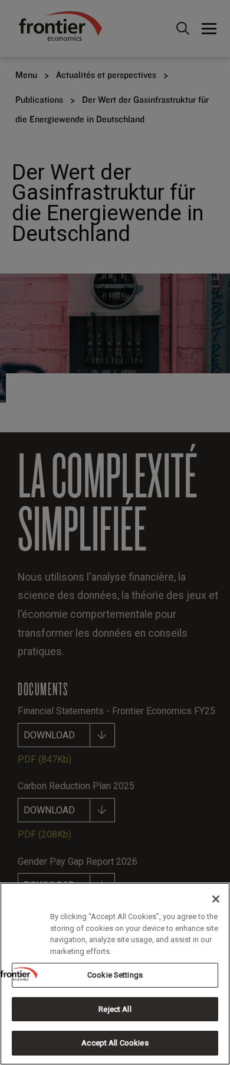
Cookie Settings (115, 974)
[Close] (216, 899)
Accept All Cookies (114, 1042)
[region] (115, 973)
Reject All (114, 1009)
